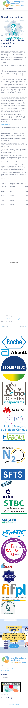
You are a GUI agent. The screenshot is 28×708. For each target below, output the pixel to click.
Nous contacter (5, 677)
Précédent (6, 326)
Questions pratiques (13, 35)
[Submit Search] (24, 8)
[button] (26, 8)
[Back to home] (14, 3)
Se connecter (9, 8)
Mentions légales (7, 702)
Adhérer (14, 646)
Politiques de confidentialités (18, 702)
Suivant (22, 326)
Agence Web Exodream (14, 704)
